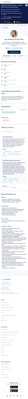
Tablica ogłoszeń (4, 377)
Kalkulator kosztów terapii (6, 345)
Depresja (10, 180)
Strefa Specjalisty (5, 364)
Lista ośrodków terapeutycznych (8, 334)
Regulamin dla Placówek (6, 310)
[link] (4, 27)
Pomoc (2, 318)
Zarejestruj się (4, 374)
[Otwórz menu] (26, 2)
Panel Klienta (4, 329)
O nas (2, 312)
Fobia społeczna (8, 151)
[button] (26, 35)
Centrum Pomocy (4, 337)
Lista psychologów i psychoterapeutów (9, 332)
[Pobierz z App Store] (17, 21)
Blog (2, 347)
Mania (11, 182)
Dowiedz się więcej (23, 109)
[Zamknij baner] (26, 5)
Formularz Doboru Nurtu (6, 342)
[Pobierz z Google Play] (8, 21)
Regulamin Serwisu (5, 302)
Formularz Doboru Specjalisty (7, 339)
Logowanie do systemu (6, 369)
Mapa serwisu (4, 320)
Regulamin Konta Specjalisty (7, 307)
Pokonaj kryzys (4, 355)
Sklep (2, 352)
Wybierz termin (14, 52)
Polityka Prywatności (5, 305)
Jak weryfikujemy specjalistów (7, 315)
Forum (2, 350)
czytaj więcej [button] (4, 100)
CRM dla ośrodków (5, 367)
